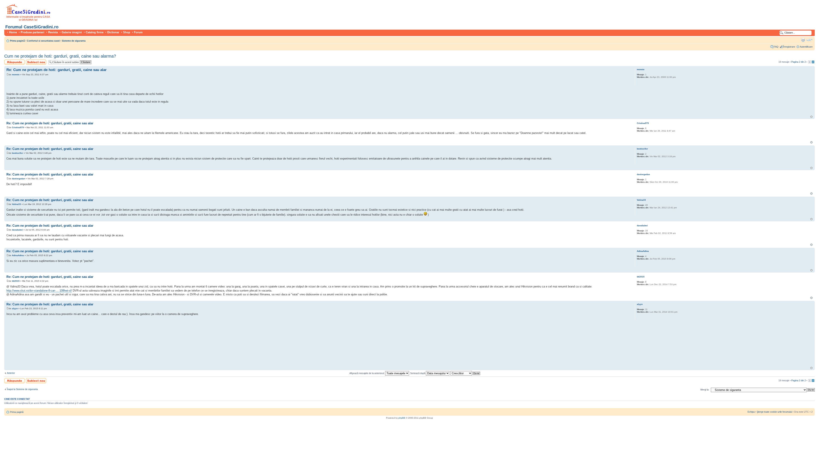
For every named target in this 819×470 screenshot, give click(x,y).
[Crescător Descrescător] (465, 373)
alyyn (15, 308)
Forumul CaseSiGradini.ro (31, 27)
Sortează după (418, 373)
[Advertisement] (56, 84)
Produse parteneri (32, 32)
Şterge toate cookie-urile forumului (774, 412)
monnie (16, 74)
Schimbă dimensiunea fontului (809, 40)
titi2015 (16, 281)
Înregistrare (789, 46)
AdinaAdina (18, 255)
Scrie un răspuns (13, 60)
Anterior (11, 373)
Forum (138, 32)
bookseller (17, 153)
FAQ (776, 46)
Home (13, 32)
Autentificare (806, 46)
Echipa (751, 412)
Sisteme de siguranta (74, 40)
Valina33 (16, 204)
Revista (53, 32)
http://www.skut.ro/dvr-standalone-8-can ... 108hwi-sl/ (39, 290)
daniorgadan (18, 178)
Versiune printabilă (803, 40)
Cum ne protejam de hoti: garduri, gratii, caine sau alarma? (60, 56)
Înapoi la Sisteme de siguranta (22, 389)
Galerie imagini (72, 32)
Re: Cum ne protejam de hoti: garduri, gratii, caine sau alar (56, 70)
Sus (811, 117)
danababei (17, 230)
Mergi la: (704, 389)
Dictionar (113, 32)
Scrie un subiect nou (34, 62)
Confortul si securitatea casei (43, 40)
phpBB (401, 418)
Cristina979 (18, 127)
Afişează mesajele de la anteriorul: (367, 373)
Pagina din (798, 62)
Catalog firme (94, 32)
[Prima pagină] (28, 13)
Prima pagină (17, 40)
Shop (126, 32)
